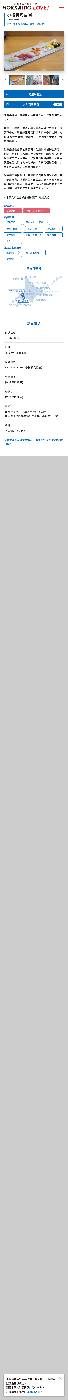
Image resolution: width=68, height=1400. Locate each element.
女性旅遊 (10, 234)
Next (62, 80)
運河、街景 (12, 228)
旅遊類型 (51, 234)
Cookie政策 (33, 1392)
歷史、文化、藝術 (34, 222)
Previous (6, 80)
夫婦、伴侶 (31, 234)
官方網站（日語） (15, 431)
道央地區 (10, 210)
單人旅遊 (32, 228)
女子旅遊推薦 (32, 252)
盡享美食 (10, 252)
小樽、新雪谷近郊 (34, 210)
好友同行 (10, 222)
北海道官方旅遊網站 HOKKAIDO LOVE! (26, 6)
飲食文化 (10, 241)
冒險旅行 (10, 258)
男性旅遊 (51, 228)
